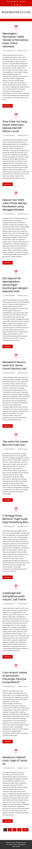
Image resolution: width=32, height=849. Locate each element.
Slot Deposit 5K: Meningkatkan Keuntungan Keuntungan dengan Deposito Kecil (15, 285)
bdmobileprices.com (16, 12)
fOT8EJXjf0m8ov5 (9, 51)
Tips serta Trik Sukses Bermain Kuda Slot (15, 443)
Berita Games (24, 51)
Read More (7, 106)
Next (25, 830)
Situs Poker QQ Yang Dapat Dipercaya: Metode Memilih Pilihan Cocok (14, 126)
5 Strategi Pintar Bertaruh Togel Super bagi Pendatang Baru (15, 519)
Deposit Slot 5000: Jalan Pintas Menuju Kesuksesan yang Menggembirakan (14, 204)
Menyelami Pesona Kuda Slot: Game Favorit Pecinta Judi (14, 365)
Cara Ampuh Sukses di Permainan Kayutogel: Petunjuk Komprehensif (14, 677)
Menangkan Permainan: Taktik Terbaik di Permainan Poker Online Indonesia (15, 40)
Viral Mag (21, 844)
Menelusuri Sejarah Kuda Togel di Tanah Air (14, 761)
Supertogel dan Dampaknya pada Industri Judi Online (14, 596)
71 (19, 830)
